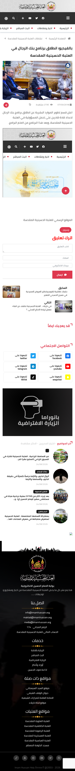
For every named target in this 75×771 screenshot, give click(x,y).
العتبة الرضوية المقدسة (37, 731)
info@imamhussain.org (37, 612)
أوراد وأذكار (37, 665)
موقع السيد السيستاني (37, 688)
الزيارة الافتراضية (37, 660)
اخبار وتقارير (42, 511)
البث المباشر (37, 655)
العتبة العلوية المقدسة (37, 721)
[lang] (6, 18)
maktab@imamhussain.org (37, 617)
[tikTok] (16, 758)
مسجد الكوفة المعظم (37, 745)
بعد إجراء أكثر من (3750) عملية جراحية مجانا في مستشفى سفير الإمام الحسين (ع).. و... (26, 497)
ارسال (60, 275)
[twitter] (37, 18)
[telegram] (33, 758)
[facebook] (43, 18)
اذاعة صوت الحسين (37, 669)
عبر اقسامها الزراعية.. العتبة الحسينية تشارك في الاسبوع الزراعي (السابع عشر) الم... (26, 457)
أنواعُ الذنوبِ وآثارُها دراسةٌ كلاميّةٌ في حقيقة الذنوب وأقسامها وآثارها (28, 477)
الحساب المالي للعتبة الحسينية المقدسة (37, 632)
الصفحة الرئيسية (57, 38)
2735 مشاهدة (42, 105)
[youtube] (30, 18)
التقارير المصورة (41, 491)
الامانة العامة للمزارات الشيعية (38, 698)
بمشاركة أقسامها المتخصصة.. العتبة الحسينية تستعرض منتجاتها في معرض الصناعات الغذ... (27, 517)
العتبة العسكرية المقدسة (37, 735)
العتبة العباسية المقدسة (38, 740)
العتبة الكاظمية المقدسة (37, 726)
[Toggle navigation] (68, 18)
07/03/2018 (63, 105)
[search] (13, 18)
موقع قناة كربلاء (37, 702)
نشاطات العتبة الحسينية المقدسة (25, 38)
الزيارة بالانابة (37, 650)
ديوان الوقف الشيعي (37, 693)
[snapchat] (25, 758)
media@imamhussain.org (37, 622)
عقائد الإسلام (42, 471)
